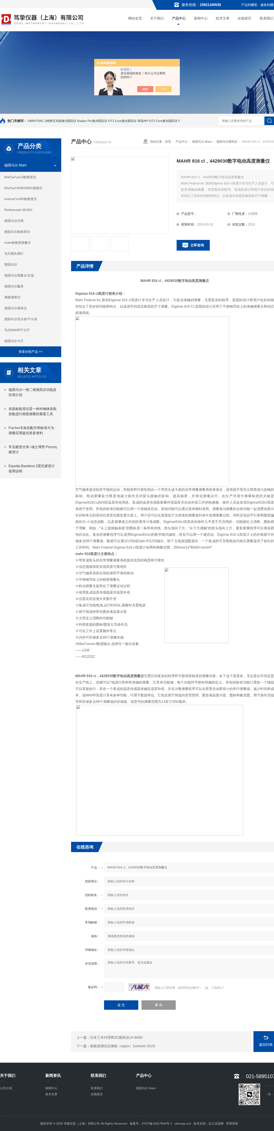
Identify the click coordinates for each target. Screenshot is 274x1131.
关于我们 (157, 18)
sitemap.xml (183, 1123)
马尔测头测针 (14, 253)
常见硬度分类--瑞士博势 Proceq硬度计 (33, 449)
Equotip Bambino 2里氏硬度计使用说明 (32, 468)
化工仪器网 (215, 1123)
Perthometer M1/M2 (18, 210)
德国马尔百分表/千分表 (20, 319)
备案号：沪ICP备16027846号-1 (151, 1123)
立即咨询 (197, 245)
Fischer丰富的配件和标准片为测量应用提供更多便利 (31, 430)
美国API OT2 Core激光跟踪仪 (157, 121)
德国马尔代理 (14, 221)
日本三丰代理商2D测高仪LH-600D (116, 1037)
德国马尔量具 (14, 286)
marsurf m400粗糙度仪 (20, 199)
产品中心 (179, 18)
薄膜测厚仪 (12, 297)
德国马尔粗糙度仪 (17, 231)
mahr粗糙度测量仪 (17, 242)
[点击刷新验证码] (139, 987)
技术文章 (222, 18)
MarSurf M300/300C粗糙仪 (23, 188)
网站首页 (135, 18)
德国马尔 (10, 264)
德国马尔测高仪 (15, 308)
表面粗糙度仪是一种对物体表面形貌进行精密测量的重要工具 (33, 411)
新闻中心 (201, 18)
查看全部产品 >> (31, 351)
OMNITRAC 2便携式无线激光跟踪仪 (52, 121)
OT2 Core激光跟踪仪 (122, 121)
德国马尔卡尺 (14, 341)
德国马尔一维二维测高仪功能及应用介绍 (33, 392)
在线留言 (244, 18)
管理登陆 (232, 1123)
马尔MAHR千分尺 (17, 330)
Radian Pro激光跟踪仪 (92, 121)
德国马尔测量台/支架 (19, 275)
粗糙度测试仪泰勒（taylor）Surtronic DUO (122, 1046)
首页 (168, 141)
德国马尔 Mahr (15, 165)
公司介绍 (6, 1088)
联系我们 (97, 1088)
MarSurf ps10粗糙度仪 (20, 177)
